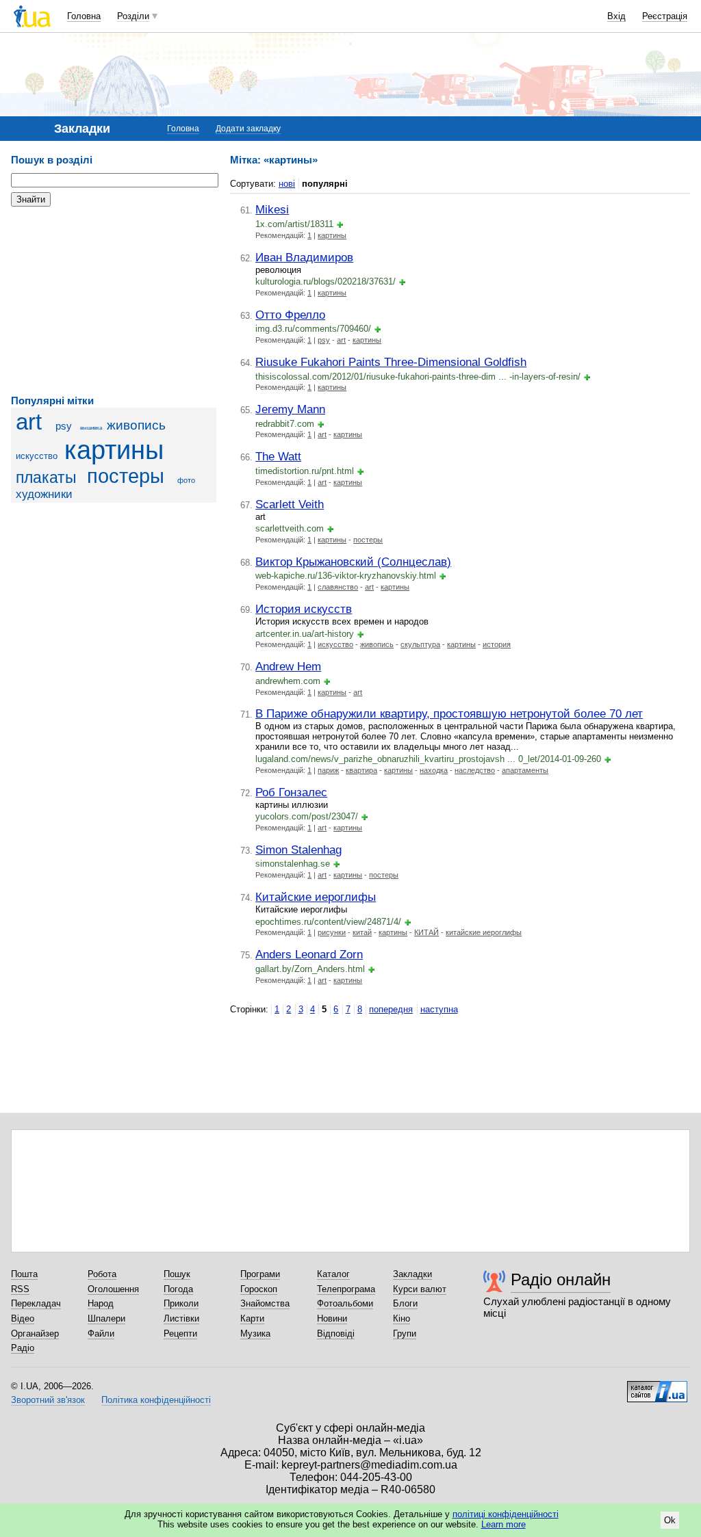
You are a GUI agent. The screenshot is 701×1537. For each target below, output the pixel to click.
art (29, 422)
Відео (22, 1318)
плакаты (46, 477)
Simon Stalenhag (298, 849)
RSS (20, 1289)
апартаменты (525, 770)
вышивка (91, 428)
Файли (101, 1333)
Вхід (616, 16)
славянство (338, 587)
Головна (84, 16)
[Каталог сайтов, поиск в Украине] (657, 1386)
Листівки (181, 1318)
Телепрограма (346, 1289)
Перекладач (36, 1303)
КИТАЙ (426, 932)
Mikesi (272, 209)
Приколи (181, 1303)
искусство (37, 456)
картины (114, 449)
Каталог (333, 1274)
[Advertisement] (113, 300)
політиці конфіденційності (506, 1514)
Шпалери (106, 1318)
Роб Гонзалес (291, 792)
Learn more (503, 1524)
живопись (136, 425)
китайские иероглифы (484, 932)
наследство (475, 770)
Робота (102, 1274)
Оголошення (113, 1289)
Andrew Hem (288, 666)
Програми (260, 1274)
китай (362, 932)
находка (434, 770)
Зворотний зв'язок (48, 1400)
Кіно (401, 1318)
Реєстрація (664, 16)
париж (328, 770)
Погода (178, 1289)
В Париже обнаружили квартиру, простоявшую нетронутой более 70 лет (449, 713)
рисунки (332, 932)
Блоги (405, 1303)
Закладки (412, 1274)
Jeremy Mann (290, 409)
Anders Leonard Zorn (309, 954)
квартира (361, 770)
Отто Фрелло (290, 314)
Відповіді (336, 1333)
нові (287, 184)
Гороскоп (258, 1289)
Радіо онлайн (561, 1279)
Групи (404, 1333)
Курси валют (419, 1289)
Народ (101, 1303)
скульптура (420, 644)
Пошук (177, 1274)
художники (44, 494)
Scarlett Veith (289, 504)
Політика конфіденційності (156, 1400)
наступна (439, 1009)
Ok (670, 1520)
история (497, 644)
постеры (125, 476)
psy (63, 426)
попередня (391, 1009)
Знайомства (265, 1303)
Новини (332, 1318)
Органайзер (35, 1333)
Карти (252, 1318)
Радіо (22, 1348)
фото (186, 480)
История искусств (303, 609)
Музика (255, 1333)
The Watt (278, 456)
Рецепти (180, 1333)
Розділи (133, 16)
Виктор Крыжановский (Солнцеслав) (353, 561)
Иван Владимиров (304, 257)
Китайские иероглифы (315, 897)
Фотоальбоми (345, 1303)
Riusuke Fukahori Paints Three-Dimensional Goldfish (390, 362)
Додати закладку (248, 128)
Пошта (24, 1274)
